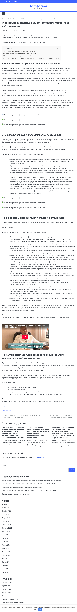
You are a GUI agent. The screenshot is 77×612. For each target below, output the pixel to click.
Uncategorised (6, 410)
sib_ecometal (21, 30)
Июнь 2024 (6, 538)
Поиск (4, 465)
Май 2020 (5, 569)
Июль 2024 (5, 535)
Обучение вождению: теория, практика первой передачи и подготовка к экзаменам (28, 484)
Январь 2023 (6, 562)
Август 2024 (6, 531)
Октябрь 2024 (6, 525)
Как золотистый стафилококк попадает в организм (19, 51)
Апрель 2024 (6, 545)
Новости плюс (6, 592)
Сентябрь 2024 (7, 528)
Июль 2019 (5, 572)
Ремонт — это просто (8, 596)
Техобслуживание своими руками (13, 603)
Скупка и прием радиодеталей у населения (15, 494)
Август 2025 (6, 518)
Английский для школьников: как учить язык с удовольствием (22, 487)
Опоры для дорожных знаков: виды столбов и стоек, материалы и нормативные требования (31, 480)
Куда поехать (6, 586)
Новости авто (6, 589)
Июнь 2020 (5, 565)
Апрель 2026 (6, 508)
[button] (57, 48)
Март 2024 (5, 548)
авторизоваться (38, 457)
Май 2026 (5, 504)
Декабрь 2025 (6, 511)
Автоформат (38, 6)
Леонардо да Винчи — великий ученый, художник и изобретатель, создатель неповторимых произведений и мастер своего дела (38, 432)
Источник (5, 406)
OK (40, 609)
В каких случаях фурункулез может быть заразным (20, 54)
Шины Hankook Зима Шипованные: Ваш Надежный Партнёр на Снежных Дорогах (29, 491)
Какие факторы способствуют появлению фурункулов (20, 56)
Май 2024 (5, 542)
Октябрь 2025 (6, 514)
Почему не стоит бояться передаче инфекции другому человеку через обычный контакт (32, 58)
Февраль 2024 (6, 552)
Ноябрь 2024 (6, 521)
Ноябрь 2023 (6, 555)
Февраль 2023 (6, 559)
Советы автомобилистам (10, 599)
